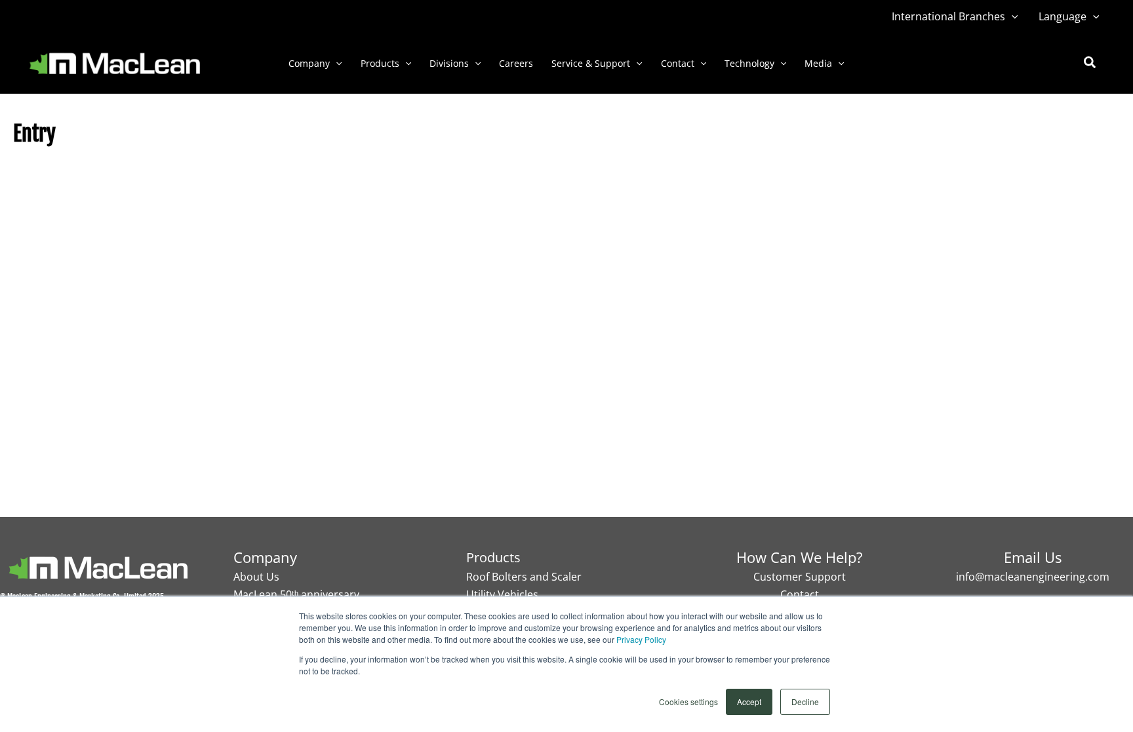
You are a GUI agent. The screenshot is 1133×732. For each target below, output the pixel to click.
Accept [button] (749, 701)
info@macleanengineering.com (1032, 576)
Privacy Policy (641, 639)
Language (1062, 16)
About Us (256, 576)
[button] (1011, 16)
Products (380, 63)
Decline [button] (805, 701)
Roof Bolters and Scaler (524, 576)
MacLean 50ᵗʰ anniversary (296, 594)
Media (818, 63)
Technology (749, 63)
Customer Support (799, 576)
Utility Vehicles (502, 594)
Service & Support (590, 63)
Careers (516, 63)
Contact (677, 63)
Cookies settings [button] (688, 701)
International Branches (948, 16)
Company (309, 63)
